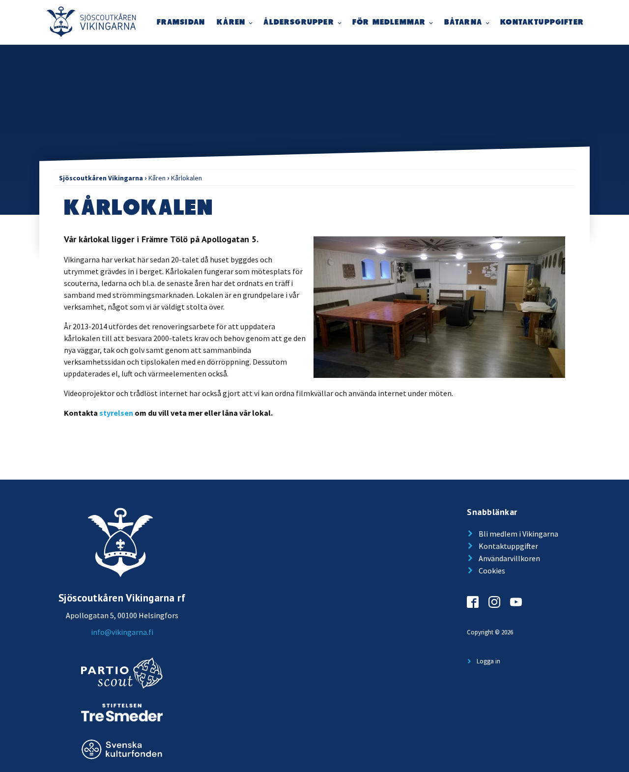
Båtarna (463, 22)
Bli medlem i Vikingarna (518, 534)
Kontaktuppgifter (542, 22)
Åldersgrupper (298, 22)
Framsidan (181, 22)
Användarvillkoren (509, 558)
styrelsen (116, 413)
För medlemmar (389, 22)
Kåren (231, 22)
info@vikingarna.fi (122, 632)
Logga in (488, 661)
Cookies (492, 570)
